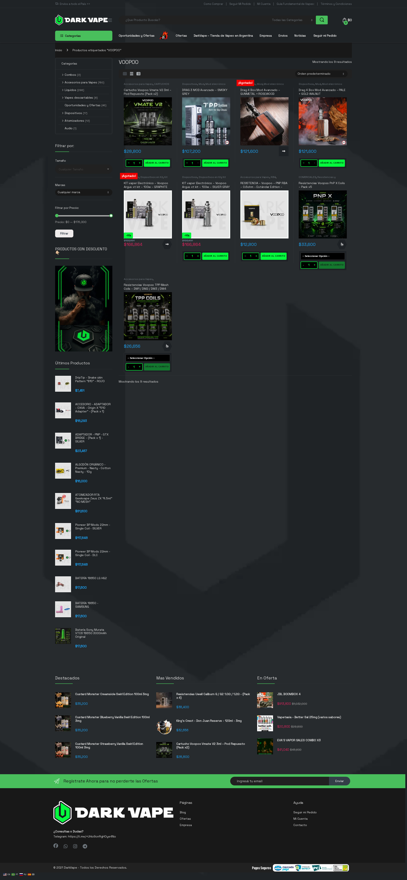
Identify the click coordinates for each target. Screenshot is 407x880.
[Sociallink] (55, 845)
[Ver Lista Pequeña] (138, 74)
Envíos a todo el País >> (75, 4)
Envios (283, 35)
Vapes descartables (81, 97)
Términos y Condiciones (336, 4)
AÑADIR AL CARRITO (157, 163)
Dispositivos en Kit (151, 177)
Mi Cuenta (263, 4)
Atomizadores (77, 121)
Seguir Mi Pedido (240, 4)
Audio (71, 128)
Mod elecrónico (215, 84)
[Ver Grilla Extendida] (131, 74)
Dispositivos (189, 84)
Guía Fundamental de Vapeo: (295, 4)
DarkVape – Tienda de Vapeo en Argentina (223, 35)
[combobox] (194, 20)
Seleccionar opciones (342, 244)
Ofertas (181, 35)
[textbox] (83, 169)
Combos (73, 75)
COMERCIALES (307, 177)
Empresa (266, 35)
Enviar (339, 781)
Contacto (300, 825)
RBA (273, 177)
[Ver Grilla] (125, 74)
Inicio (58, 50)
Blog (183, 812)
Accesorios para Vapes (138, 84)
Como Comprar (213, 4)
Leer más (284, 151)
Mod (201, 84)
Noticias (300, 35)
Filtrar (64, 233)
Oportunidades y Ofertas (85, 105)
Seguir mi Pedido (325, 35)
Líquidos (74, 90)
